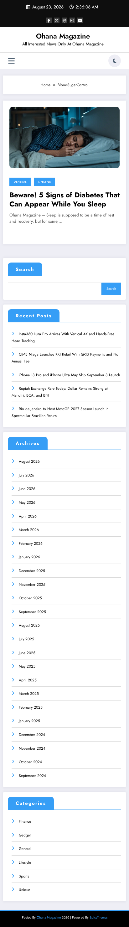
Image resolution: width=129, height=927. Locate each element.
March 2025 (29, 693)
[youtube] (80, 20)
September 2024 (32, 776)
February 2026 (31, 543)
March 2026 (29, 530)
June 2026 (27, 489)
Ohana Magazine (63, 36)
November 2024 (32, 748)
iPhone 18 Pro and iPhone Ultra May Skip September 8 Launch (69, 375)
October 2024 (30, 762)
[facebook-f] (49, 20)
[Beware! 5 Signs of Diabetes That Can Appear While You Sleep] (64, 137)
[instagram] (72, 20)
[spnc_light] (114, 61)
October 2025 (30, 598)
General (20, 182)
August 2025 (29, 625)
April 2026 (28, 516)
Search (25, 269)
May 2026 (27, 502)
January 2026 (29, 557)
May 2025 (27, 666)
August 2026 (29, 461)
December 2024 (32, 734)
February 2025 (31, 707)
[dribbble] (64, 20)
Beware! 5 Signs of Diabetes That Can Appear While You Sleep (64, 199)
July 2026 (26, 475)
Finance (25, 821)
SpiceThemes (98, 917)
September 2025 (32, 612)
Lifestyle (44, 182)
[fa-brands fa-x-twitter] (56, 20)
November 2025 (32, 584)
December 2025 (32, 571)
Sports (24, 876)
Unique (24, 890)
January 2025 (29, 721)
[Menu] (11, 61)
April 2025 (28, 680)
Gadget (25, 835)
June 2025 (27, 653)
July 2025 (26, 639)
